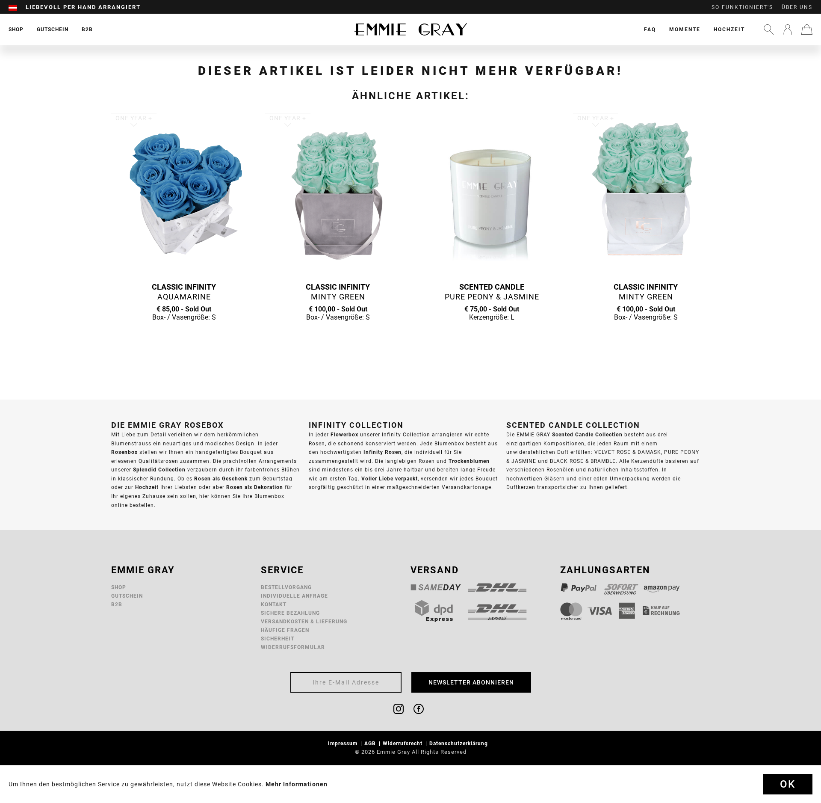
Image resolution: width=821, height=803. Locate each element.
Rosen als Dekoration (254, 487)
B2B (116, 604)
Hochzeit (729, 29)
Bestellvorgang (286, 587)
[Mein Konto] (788, 29)
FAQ (650, 29)
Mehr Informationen (297, 784)
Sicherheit (277, 638)
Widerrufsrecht (403, 743)
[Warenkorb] (806, 29)
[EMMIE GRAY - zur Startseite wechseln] (410, 29)
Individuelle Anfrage (294, 596)
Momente (684, 29)
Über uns (797, 7)
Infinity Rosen (382, 452)
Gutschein (127, 596)
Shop (118, 587)
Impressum (343, 743)
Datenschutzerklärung (459, 743)
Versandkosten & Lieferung (304, 621)
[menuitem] (17, 7)
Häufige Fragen (285, 630)
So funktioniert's (742, 7)
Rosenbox (124, 452)
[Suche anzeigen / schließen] (769, 29)
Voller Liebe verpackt (389, 478)
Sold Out (183, 333)
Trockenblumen (469, 461)
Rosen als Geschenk (221, 478)
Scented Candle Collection (587, 434)
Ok (787, 784)
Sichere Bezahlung (290, 613)
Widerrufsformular (293, 647)
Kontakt (273, 604)
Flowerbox (344, 434)
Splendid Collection (159, 469)
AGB (371, 743)
